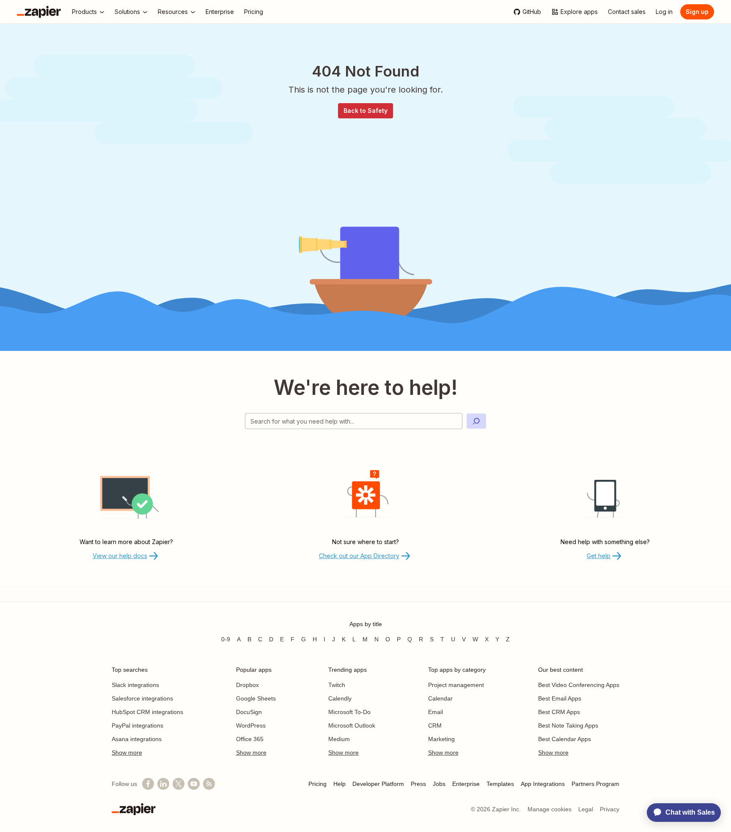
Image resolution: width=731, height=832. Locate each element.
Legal (585, 809)
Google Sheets (256, 698)
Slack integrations (135, 684)
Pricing (317, 783)
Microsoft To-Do (349, 712)
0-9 (225, 639)
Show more (127, 752)
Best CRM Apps (559, 712)
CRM (435, 725)
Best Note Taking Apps (568, 725)
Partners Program (595, 783)
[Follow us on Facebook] (148, 784)
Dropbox (247, 684)
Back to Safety (365, 110)
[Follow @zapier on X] (178, 784)
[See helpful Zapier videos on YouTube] (194, 784)
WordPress (251, 725)
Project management (456, 684)
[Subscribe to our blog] (209, 784)
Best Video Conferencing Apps (578, 684)
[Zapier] (39, 12)
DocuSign (249, 712)
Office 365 (250, 739)
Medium (339, 739)
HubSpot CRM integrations (147, 712)
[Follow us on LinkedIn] (163, 784)
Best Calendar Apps (564, 739)
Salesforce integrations (142, 698)
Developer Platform (378, 783)
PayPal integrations (137, 725)
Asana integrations (137, 739)
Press (418, 783)
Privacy (609, 809)
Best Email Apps (559, 698)
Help (339, 783)
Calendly (340, 698)
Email (435, 712)
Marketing (441, 739)
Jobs (439, 783)
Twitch (336, 684)
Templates (500, 783)
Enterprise (466, 783)
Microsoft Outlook (351, 725)
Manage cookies (550, 809)
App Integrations (543, 783)
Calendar (440, 698)
